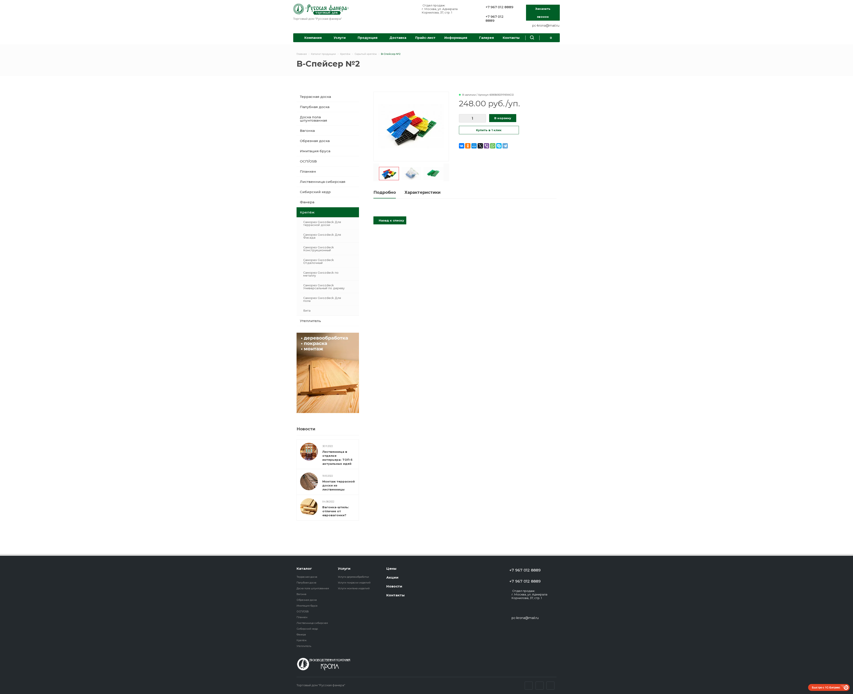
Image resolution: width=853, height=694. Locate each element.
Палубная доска (314, 107)
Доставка (397, 38)
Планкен (308, 171)
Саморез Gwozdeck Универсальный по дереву (324, 286)
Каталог (304, 568)
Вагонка (307, 131)
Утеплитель (310, 321)
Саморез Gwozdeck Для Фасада (322, 236)
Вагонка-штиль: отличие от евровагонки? (335, 511)
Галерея (486, 38)
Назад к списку (391, 220)
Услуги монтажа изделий (354, 588)
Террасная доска (315, 97)
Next (446, 172)
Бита (307, 310)
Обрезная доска (315, 141)
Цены (391, 568)
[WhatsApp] (492, 145)
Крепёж (307, 212)
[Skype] (499, 145)
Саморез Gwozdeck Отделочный (318, 261)
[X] (480, 145)
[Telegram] (505, 145)
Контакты (511, 38)
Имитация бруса (315, 151)
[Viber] (486, 145)
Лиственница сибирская (322, 182)
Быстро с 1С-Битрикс (826, 687)
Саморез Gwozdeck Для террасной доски (322, 223)
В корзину (502, 118)
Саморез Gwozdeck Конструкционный (318, 248)
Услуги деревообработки (353, 576)
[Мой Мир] (474, 145)
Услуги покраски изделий (354, 582)
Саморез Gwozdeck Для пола (322, 299)
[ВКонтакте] (461, 145)
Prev (376, 172)
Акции (392, 577)
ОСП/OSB (308, 161)
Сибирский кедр (315, 192)
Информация (455, 38)
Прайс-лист (425, 38)
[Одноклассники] (467, 145)
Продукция (367, 38)
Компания (313, 38)
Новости (394, 586)
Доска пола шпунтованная (313, 119)
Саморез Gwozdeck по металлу (321, 274)
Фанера (307, 202)
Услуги (340, 38)
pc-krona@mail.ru (545, 26)
